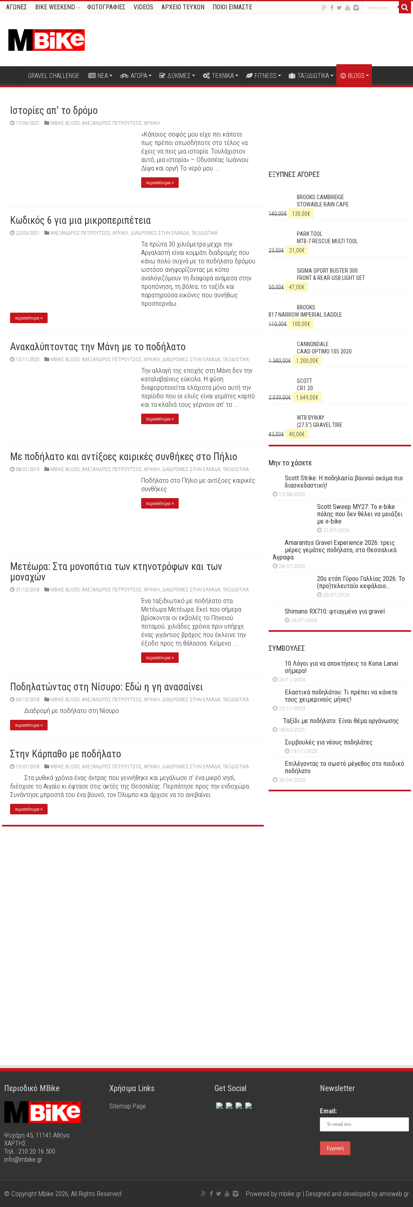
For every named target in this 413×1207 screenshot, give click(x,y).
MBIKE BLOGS (64, 123)
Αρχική (12, 74)
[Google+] (324, 8)
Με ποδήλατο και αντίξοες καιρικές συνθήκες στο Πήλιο (123, 457)
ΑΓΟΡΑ (139, 76)
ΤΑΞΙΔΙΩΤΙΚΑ (313, 76)
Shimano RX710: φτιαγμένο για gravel (335, 611)
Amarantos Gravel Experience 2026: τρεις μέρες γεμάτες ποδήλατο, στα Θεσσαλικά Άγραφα (334, 549)
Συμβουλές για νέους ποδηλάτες (329, 742)
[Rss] (248, 1104)
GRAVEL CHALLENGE (53, 76)
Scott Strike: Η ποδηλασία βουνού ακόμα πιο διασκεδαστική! (344, 481)
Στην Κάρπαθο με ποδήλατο (65, 754)
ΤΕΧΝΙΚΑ (223, 76)
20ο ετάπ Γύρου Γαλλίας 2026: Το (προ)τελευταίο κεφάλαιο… (361, 582)
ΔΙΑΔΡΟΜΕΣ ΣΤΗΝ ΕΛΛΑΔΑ (160, 233)
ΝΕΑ (103, 76)
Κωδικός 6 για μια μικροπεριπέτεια (80, 220)
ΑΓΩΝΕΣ (16, 7)
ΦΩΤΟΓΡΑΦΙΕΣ (106, 7)
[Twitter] (339, 8)
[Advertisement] (339, 868)
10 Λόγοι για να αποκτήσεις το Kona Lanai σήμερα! (341, 667)
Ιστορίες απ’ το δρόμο (54, 110)
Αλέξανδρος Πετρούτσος (112, 123)
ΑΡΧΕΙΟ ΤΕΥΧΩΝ (182, 7)
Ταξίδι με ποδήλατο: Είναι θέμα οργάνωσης (341, 721)
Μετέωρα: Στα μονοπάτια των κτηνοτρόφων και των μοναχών (116, 572)
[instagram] (356, 8)
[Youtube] (347, 8)
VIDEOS (143, 7)
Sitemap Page (127, 1106)
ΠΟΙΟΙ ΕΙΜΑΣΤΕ (232, 7)
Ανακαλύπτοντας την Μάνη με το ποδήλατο (98, 347)
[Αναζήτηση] (405, 7)
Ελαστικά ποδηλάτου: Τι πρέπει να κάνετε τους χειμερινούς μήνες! (341, 695)
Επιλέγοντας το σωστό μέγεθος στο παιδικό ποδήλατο (344, 767)
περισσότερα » (160, 182)
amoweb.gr (394, 1194)
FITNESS (265, 76)
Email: (328, 1111)
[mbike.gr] (46, 38)
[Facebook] (332, 8)
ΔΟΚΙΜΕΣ (179, 76)
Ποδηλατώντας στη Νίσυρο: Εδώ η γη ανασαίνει (106, 687)
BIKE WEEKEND (55, 7)
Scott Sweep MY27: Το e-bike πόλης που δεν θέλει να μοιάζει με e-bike (360, 514)
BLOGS (356, 76)
